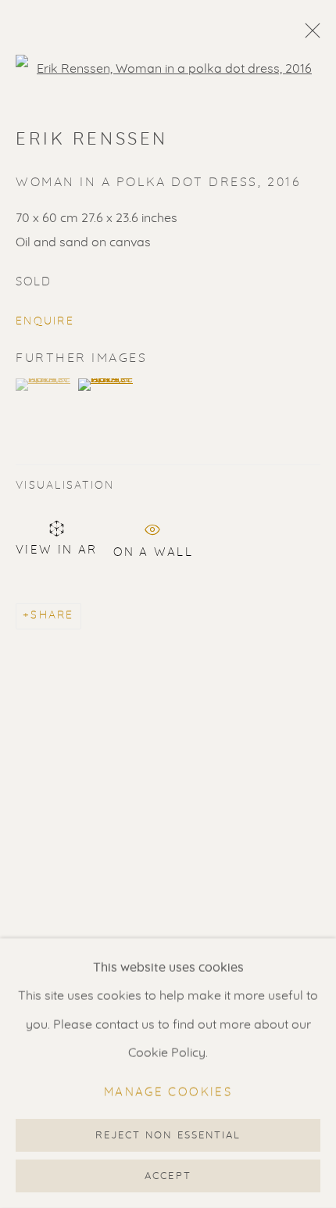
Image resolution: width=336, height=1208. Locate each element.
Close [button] (308, 35)
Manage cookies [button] (168, 1093)
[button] (45, 384)
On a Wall (153, 550)
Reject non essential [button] (168, 1136)
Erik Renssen (92, 139)
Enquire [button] (45, 321)
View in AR (57, 550)
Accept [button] (168, 1176)
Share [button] (51, 615)
